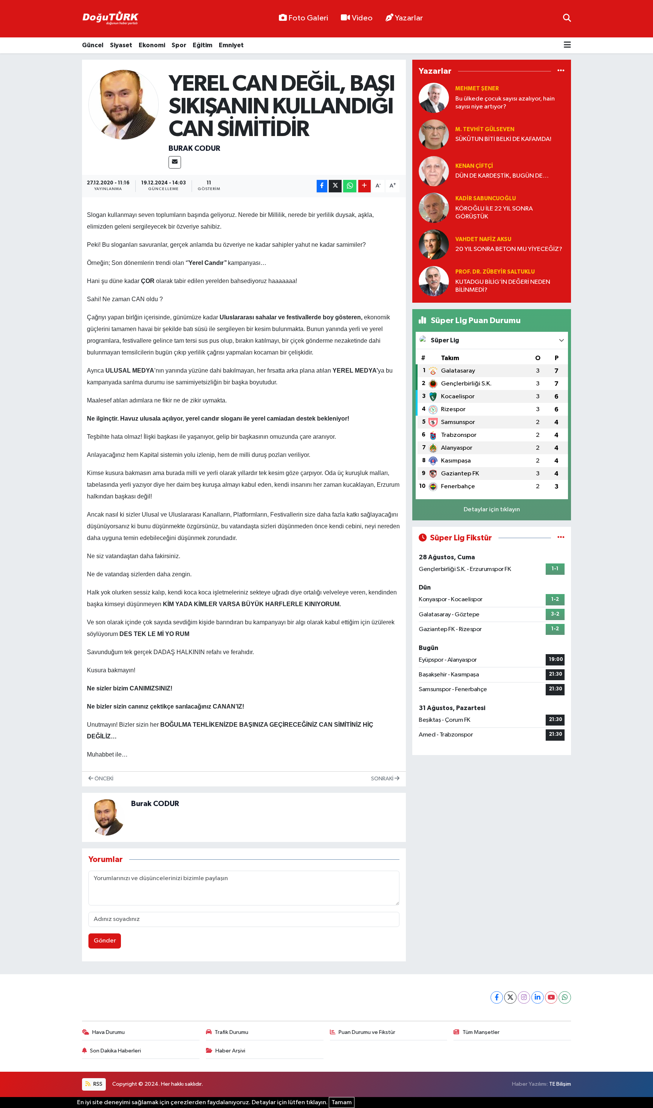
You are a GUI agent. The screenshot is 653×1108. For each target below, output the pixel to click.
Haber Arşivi (230, 1051)
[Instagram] (524, 997)
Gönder (105, 941)
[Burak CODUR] (123, 104)
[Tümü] (561, 71)
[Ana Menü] (567, 45)
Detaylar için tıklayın (492, 509)
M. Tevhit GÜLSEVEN (484, 129)
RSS (97, 1084)
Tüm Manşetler (481, 1032)
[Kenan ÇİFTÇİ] (434, 171)
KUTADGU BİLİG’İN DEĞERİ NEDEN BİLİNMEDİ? (502, 286)
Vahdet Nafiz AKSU (483, 239)
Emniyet (231, 45)
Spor (179, 45)
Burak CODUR (194, 148)
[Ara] (567, 18)
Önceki (103, 778)
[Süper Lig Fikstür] (561, 538)
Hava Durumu (108, 1032)
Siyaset (121, 45)
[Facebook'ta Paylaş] (322, 186)
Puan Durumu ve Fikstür (367, 1032)
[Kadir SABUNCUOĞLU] (434, 207)
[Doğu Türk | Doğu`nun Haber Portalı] (110, 18)
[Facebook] (497, 997)
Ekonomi (152, 45)
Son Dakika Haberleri (115, 1051)
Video (362, 18)
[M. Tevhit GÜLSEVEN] (434, 134)
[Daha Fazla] (364, 186)
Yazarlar (409, 18)
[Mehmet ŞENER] (434, 97)
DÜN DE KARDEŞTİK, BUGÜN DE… (502, 176)
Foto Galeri (308, 18)
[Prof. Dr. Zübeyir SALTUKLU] (434, 281)
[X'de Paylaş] (335, 186)
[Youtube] (551, 997)
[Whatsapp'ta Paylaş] (349, 186)
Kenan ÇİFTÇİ (474, 166)
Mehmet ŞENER (477, 88)
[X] (510, 997)
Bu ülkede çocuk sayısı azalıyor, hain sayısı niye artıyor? (505, 103)
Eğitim (202, 45)
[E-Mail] (175, 162)
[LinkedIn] (537, 997)
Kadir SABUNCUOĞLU (485, 198)
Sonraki (383, 778)
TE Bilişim (560, 1084)
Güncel (93, 45)
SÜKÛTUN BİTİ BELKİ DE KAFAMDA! (503, 139)
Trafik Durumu (231, 1032)
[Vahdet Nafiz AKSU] (434, 244)
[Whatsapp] (565, 997)
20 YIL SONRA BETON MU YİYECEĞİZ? (508, 249)
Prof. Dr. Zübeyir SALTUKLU (495, 272)
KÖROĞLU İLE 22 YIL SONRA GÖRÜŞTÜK (494, 213)
